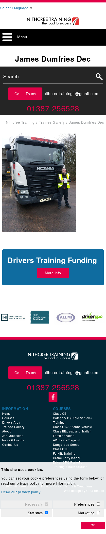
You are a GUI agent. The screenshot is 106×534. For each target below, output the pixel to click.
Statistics (35, 512)
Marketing (86, 512)
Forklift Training (64, 453)
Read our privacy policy (21, 491)
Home (6, 413)
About (6, 431)
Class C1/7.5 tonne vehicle (72, 427)
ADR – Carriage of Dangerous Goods (66, 442)
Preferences (84, 504)
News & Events (13, 440)
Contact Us (10, 444)
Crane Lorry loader (67, 458)
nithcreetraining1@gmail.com (71, 93)
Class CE (60, 413)
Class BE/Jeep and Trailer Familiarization (72, 433)
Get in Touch (25, 93)
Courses (8, 418)
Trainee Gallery (13, 427)
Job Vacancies (12, 435)
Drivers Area (11, 422)
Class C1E (61, 449)
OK (93, 525)
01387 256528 (53, 108)
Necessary (34, 504)
